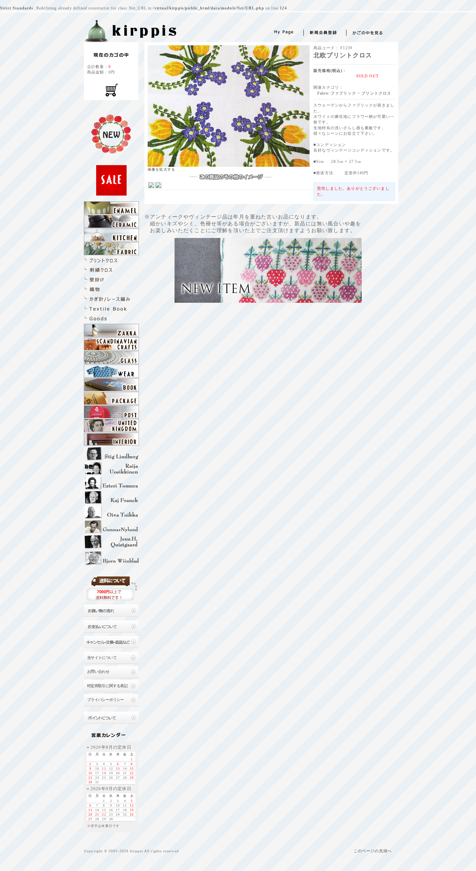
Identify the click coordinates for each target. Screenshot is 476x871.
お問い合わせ (98, 672)
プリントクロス (376, 93)
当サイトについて (102, 658)
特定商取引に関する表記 (107, 686)
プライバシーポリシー (105, 700)
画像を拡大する (161, 169)
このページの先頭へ (373, 851)
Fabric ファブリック (336, 93)
